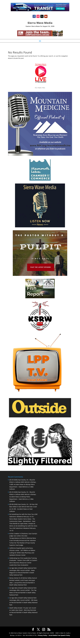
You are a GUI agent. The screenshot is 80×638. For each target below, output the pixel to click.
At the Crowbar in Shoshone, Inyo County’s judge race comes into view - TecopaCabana (23, 536)
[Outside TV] (40, 417)
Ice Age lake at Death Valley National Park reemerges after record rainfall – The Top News (22, 590)
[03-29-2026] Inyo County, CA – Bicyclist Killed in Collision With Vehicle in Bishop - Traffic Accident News (23, 482)
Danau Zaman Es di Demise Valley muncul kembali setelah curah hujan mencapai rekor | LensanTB (23, 580)
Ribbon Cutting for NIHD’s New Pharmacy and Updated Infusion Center (22, 552)
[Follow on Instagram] (38, 16)
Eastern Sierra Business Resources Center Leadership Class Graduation (23, 562)
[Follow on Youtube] (45, 16)
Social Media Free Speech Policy (59, 635)
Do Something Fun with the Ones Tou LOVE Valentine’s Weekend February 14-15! (23, 528)
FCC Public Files (40, 88)
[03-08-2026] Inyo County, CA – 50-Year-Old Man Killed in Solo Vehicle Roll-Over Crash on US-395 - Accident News (23, 506)
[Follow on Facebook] (34, 16)
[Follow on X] (42, 16)
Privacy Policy (42, 635)
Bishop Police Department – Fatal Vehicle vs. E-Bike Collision (22, 487)
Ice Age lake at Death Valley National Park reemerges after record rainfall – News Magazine (22, 570)
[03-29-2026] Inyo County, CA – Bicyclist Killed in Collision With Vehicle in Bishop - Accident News (23, 494)
